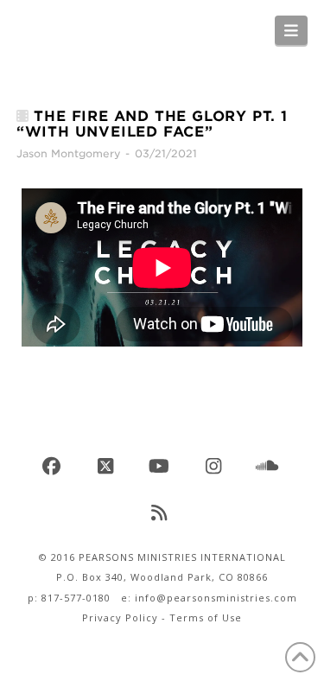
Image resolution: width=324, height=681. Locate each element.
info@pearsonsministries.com (216, 597)
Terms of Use (205, 617)
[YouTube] (162, 466)
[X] (108, 466)
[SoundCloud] (269, 466)
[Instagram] (216, 466)
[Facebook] (54, 466)
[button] (291, 30)
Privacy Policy (120, 617)
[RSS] (162, 513)
